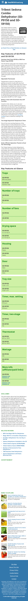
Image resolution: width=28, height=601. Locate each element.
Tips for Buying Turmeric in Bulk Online (16, 520)
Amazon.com (6, 376)
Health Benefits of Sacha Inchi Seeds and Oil (16, 544)
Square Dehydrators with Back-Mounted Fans (12, 454)
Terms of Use (14, 576)
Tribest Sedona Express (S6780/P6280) (14, 443)
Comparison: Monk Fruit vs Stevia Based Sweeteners (17, 528)
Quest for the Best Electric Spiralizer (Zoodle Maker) (15, 504)
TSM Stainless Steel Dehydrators (12, 451)
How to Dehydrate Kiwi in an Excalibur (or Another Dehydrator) (17, 496)
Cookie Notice (14, 573)
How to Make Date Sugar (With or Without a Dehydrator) (17, 536)
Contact (14, 579)
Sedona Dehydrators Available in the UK (15, 441)
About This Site (14, 567)
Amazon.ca (5, 377)
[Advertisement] (14, 475)
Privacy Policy (14, 570)
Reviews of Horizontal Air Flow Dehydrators (12, 448)
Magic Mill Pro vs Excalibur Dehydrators (15, 435)
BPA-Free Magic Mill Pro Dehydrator (13, 433)
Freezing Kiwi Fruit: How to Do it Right (16, 512)
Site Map (14, 564)
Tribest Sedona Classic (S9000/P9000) (13, 446)
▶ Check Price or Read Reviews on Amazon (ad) (14, 48)
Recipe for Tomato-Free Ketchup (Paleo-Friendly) (16, 552)
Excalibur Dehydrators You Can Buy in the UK (14, 438)
